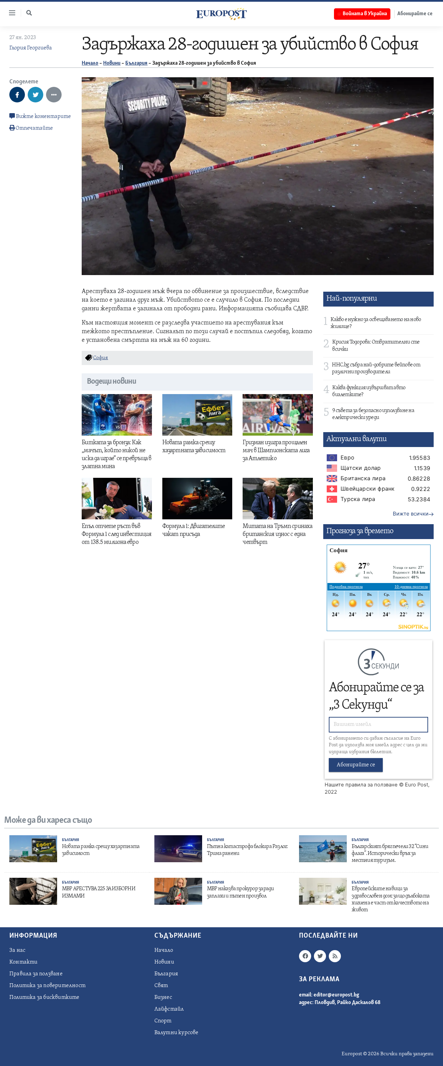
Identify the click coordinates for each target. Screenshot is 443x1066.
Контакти (23, 962)
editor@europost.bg (336, 995)
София (100, 358)
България (136, 63)
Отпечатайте (34, 128)
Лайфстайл (169, 1009)
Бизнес (163, 997)
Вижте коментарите (43, 116)
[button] (29, 13)
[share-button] (17, 94)
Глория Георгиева (30, 48)
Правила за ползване (36, 974)
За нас (17, 950)
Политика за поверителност (47, 985)
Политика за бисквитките (44, 997)
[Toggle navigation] (9, 13)
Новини (111, 63)
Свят (161, 985)
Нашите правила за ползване (361, 785)
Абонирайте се (415, 14)
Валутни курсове (176, 1033)
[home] (221, 14)
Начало (90, 63)
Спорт (163, 1021)
